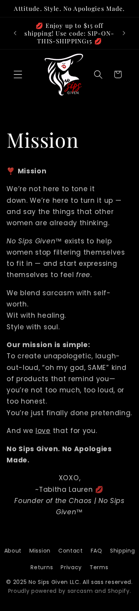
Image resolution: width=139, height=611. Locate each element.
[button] (18, 74)
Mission (40, 551)
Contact (70, 551)
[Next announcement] (123, 33)
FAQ (96, 551)
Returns (42, 567)
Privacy (71, 567)
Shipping (122, 551)
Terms (99, 567)
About (13, 551)
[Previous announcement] (15, 33)
